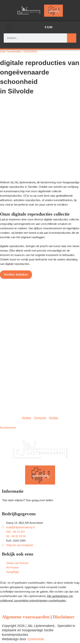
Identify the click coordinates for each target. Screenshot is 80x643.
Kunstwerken (8, 427)
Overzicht (40, 417)
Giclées (26, 417)
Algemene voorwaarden (25, 616)
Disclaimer (63, 616)
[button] (9, 27)
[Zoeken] (71, 38)
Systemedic (35, 639)
